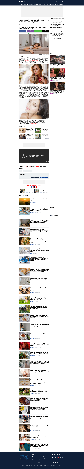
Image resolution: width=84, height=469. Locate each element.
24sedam (37, 166)
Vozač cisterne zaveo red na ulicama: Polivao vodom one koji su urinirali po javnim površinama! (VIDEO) (39, 362)
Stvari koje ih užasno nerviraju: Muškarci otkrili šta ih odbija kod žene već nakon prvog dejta (30, 191)
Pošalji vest (40, 465)
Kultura (56, 3)
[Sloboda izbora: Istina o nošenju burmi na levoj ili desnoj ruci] (38, 130)
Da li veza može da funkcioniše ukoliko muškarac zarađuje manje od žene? (45, 135)
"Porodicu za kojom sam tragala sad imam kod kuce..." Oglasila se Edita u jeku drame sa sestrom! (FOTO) (57, 91)
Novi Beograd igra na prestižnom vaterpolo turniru (58, 25)
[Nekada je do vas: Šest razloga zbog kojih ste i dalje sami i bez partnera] (24, 201)
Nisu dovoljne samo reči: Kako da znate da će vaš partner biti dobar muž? (43, 191)
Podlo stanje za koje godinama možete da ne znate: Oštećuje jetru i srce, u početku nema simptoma (39, 372)
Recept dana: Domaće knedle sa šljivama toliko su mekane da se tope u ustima (39, 316)
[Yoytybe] (62, 1)
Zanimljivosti (61, 4)
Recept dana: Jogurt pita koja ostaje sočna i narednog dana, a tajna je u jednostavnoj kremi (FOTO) (39, 270)
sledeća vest (42, 189)
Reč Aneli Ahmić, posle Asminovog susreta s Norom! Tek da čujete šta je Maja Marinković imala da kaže (57, 78)
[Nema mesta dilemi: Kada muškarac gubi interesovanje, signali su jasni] (22, 130)
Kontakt (27, 465)
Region (44, 458)
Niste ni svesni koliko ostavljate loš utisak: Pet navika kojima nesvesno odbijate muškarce (39, 209)
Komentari (62, 18)
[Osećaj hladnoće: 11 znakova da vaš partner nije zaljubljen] (22, 136)
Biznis (53, 3)
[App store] (54, 457)
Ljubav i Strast (31, 4)
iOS (26, 166)
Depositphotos (60, 465)
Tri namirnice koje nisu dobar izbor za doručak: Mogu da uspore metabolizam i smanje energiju (39, 326)
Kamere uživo (26, 3)
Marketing (36, 465)
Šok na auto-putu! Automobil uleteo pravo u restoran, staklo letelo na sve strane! (57, 28)
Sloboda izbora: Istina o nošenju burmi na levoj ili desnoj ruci (45, 129)
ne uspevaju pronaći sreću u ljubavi (31, 60)
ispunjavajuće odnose (35, 123)
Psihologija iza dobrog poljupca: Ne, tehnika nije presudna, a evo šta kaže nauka (39, 344)
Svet (39, 3)
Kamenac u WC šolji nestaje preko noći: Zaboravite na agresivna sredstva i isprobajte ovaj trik (39, 408)
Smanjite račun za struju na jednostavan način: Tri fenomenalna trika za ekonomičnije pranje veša (39, 230)
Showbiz (36, 3)
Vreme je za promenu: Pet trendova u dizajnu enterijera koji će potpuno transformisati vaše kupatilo (39, 221)
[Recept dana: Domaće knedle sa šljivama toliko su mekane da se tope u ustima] (24, 318)
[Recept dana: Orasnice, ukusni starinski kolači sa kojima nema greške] (24, 290)
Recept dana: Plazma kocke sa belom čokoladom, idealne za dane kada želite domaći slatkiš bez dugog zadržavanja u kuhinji (39, 381)
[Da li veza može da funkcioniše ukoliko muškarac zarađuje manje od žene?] (38, 136)
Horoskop (63, 3)
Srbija (59, 3)
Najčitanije (57, 18)
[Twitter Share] (45, 31)
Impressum (31, 465)
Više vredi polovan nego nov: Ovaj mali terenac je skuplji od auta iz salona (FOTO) (38, 307)
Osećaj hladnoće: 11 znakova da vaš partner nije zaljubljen (30, 135)
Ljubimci (39, 4)
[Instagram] (60, 1)
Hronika (42, 3)
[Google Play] (60, 457)
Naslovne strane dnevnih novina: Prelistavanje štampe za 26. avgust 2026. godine (57, 65)
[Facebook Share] (22, 31)
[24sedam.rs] (22, 1)
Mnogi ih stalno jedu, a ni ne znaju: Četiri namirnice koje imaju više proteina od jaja (39, 436)
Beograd (44, 456)
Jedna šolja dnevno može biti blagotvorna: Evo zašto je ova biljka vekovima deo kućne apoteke (39, 335)
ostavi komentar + (44, 177)
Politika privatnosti (47, 465)
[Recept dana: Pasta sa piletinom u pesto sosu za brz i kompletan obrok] (24, 355)
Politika (30, 3)
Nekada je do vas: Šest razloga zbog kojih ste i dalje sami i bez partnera (39, 199)
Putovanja (52, 4)
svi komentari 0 (35, 177)
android (29, 166)
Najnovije (21, 3)
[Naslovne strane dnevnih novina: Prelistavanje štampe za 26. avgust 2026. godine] (57, 59)
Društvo (45, 3)
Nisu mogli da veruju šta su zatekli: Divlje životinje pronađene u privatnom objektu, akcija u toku (39, 390)
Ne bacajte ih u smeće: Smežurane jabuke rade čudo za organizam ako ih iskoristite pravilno (39, 445)
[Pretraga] (56, 1)
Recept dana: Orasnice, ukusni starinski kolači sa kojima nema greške (38, 289)
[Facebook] (58, 1)
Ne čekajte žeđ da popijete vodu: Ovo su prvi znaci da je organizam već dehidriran (39, 427)
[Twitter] (64, 1)
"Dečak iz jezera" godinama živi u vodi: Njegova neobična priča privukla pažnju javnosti (58, 22)
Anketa (52, 207)
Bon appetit (36, 4)
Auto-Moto (44, 4)
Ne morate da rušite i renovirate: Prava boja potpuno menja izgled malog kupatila (38, 280)
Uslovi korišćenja (53, 465)
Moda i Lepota (23, 4)
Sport (33, 3)
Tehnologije (56, 4)
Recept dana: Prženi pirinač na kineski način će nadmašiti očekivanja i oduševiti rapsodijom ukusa (38, 240)
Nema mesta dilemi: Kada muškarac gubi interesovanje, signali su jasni (30, 129)
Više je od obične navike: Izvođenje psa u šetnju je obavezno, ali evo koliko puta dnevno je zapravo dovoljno (39, 418)
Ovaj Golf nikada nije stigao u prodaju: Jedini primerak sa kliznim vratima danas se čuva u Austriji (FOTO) (39, 259)
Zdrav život (48, 4)
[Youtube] (36, 187)
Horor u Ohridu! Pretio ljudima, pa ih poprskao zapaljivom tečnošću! (58, 31)
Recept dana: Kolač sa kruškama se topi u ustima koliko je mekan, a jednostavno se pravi (39, 399)
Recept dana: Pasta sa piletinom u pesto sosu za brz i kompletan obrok (39, 353)
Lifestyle (49, 3)
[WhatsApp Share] (38, 31)
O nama (23, 465)
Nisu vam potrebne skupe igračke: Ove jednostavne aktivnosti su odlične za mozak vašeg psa (39, 298)
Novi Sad (45, 461)
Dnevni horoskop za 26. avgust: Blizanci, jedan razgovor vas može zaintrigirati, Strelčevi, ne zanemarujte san (58, 35)
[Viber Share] (30, 31)
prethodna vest (29, 189)
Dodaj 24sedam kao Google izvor (34, 33)
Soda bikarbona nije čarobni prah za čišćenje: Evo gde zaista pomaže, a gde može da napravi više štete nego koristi (39, 249)
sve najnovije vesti (57, 38)
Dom (27, 4)
